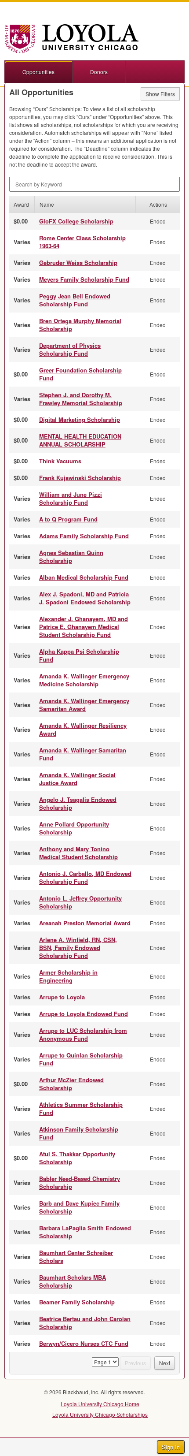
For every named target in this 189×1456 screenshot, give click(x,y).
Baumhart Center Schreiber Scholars (76, 1256)
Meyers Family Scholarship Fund (84, 279)
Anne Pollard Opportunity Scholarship (74, 828)
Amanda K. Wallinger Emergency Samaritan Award (84, 704)
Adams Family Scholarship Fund (84, 536)
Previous (135, 1363)
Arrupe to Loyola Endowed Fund (83, 1013)
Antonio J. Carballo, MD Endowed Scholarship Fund (85, 877)
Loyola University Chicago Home (100, 1404)
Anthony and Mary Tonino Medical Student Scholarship (78, 853)
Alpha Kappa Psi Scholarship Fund (79, 655)
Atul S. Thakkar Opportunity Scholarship (77, 1158)
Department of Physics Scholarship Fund (70, 349)
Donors (99, 71)
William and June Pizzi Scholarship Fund (70, 498)
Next (164, 1363)
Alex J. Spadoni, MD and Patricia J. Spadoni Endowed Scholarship (85, 598)
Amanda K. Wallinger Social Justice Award (77, 779)
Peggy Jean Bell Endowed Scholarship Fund (74, 300)
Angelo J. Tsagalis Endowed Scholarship (77, 803)
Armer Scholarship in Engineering (68, 976)
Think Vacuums (60, 461)
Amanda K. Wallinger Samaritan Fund (82, 754)
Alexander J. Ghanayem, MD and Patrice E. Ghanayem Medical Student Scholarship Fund (83, 626)
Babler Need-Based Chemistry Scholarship (79, 1182)
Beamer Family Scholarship (77, 1302)
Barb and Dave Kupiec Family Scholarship (79, 1207)
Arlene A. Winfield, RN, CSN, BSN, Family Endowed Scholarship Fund (78, 947)
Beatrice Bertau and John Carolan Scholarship (85, 1322)
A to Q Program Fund (68, 519)
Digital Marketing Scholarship (79, 419)
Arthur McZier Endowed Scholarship (71, 1084)
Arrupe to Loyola (62, 997)
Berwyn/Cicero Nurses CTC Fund (83, 1343)
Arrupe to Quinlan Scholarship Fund (81, 1059)
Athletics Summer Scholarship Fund (81, 1108)
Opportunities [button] (38, 71)
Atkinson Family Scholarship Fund (78, 1133)
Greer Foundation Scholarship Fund (80, 374)
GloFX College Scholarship (76, 221)
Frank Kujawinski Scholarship (80, 477)
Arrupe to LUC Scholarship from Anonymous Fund (83, 1034)
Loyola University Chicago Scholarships (100, 1414)
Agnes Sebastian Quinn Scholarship (71, 556)
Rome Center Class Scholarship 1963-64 (82, 242)
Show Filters (160, 93)
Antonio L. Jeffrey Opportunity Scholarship (80, 902)
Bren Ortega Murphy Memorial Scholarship (80, 325)
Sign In (171, 1447)
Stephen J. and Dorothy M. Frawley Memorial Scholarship (80, 399)
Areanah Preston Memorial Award (85, 923)
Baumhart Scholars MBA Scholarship (72, 1281)
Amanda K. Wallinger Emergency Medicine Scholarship (84, 680)
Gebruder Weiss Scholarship (78, 262)
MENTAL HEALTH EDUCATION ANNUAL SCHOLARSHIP (80, 440)
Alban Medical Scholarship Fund (83, 577)
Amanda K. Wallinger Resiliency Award (83, 729)
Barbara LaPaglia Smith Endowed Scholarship (85, 1232)
